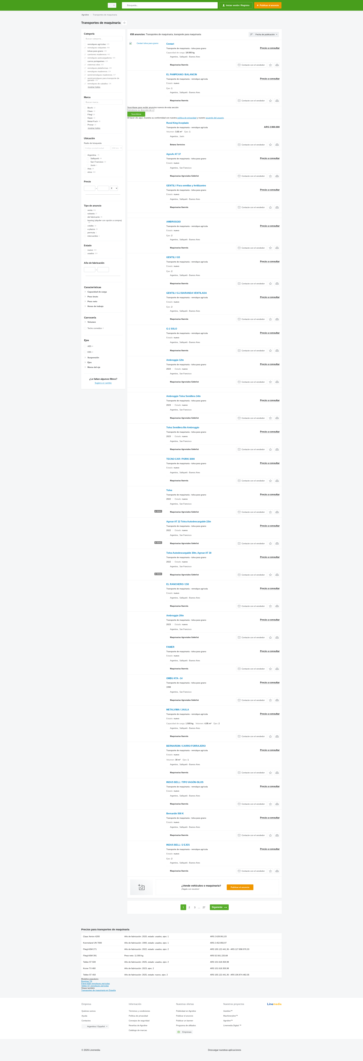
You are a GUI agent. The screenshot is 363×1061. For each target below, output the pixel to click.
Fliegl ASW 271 (90, 949)
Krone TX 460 (89, 968)
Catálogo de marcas (138, 1030)
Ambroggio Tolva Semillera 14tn (183, 396)
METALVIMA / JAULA (177, 709)
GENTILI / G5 (173, 257)
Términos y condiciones (139, 1011)
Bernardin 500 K (175, 813)
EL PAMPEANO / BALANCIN (181, 74)
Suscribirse (136, 114)
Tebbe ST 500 (89, 962)
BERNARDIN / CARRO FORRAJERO (186, 746)
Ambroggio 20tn (175, 615)
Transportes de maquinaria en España (98, 990)
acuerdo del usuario (215, 118)
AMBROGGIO (173, 222)
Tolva (169, 490)
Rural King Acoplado (177, 123)
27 (204, 907)
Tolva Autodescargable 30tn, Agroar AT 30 (188, 553)
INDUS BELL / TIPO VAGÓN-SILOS (184, 782)
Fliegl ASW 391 (90, 955)
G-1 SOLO (171, 328)
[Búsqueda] (124, 5)
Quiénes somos (89, 1011)
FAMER (170, 647)
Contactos (86, 1020)
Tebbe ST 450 (89, 975)
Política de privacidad (138, 1016)
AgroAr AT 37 (173, 154)
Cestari (170, 44)
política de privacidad (186, 118)
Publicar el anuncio (240, 887)
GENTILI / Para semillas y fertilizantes (186, 185)
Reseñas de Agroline (138, 1025)
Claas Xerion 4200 (91, 936)
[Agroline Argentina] (93, 5)
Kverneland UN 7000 (92, 943)
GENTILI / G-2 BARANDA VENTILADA (186, 293)
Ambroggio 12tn (175, 360)
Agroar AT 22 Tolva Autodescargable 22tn (188, 521)
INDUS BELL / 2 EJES (178, 845)
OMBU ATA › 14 (174, 678)
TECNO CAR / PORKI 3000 (180, 459)
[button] (270, 65)
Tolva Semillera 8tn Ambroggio (182, 427)
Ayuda (84, 1016)
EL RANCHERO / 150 (177, 584)
